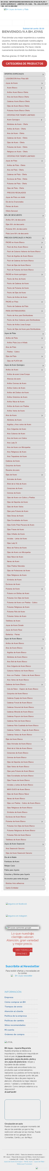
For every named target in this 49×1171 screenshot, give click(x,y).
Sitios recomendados (15, 1025)
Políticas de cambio (14, 1020)
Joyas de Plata (39, 1162)
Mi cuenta (9, 1030)
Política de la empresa (16, 1016)
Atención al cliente (14, 1011)
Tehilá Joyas (28, 1162)
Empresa (9, 997)
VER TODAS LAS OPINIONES (23, 952)
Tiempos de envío (13, 1006)
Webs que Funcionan (24, 1164)
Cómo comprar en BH (15, 1002)
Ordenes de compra (14, 1034)
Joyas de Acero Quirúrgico (13, 1162)
